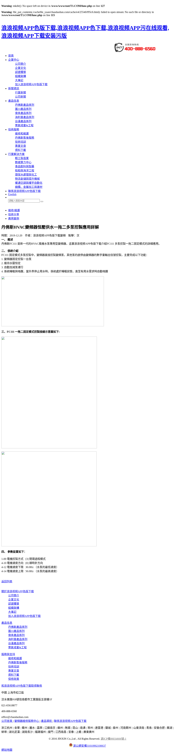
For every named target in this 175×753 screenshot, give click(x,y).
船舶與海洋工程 (24, 170)
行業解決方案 (16, 154)
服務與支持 (8, 654)
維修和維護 (22, 133)
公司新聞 (20, 96)
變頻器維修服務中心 (27, 720)
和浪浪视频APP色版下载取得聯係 (21, 685)
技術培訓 (20, 141)
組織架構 (20, 76)
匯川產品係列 (23, 109)
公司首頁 (7, 720)
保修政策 (13, 678)
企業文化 (20, 67)
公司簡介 (20, 63)
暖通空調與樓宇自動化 (28, 182)
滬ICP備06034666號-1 (113, 738)
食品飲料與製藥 (24, 166)
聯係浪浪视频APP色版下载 (24, 191)
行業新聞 (20, 92)
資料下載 (20, 150)
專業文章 (20, 145)
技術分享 (13, 214)
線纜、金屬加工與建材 (28, 186)
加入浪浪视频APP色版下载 (31, 84)
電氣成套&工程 (24, 125)
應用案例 (13, 218)
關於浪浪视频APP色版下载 (17, 591)
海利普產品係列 (24, 117)
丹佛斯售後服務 (24, 137)
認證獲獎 (20, 72)
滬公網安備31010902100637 (89, 745)
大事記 (19, 80)
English (12, 194)
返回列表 (6, 581)
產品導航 (47, 720)
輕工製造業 (22, 158)
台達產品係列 (23, 121)
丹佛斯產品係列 (24, 104)
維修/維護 (14, 210)
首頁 (11, 55)
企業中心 (13, 59)
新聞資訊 (13, 88)
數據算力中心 (23, 162)
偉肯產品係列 (23, 113)
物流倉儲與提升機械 (27, 178)
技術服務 (13, 129)
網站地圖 (6, 749)
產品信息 (13, 100)
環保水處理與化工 (26, 174)
